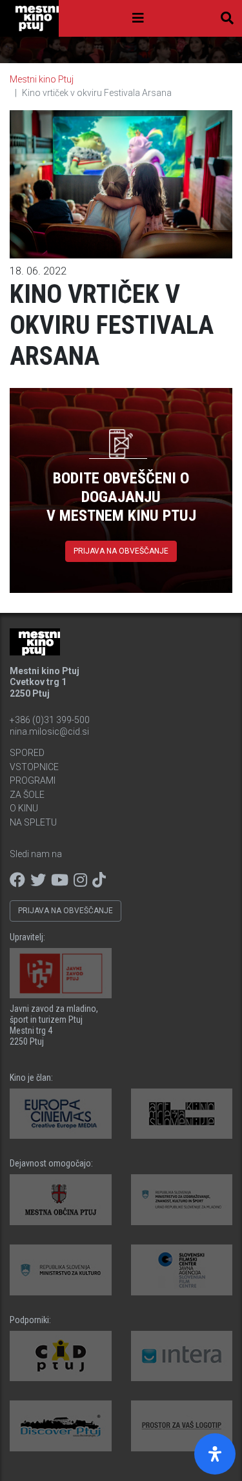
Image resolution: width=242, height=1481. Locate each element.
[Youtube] (59, 880)
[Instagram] (80, 880)
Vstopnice (34, 767)
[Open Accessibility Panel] (215, 1454)
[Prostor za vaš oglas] (182, 1425)
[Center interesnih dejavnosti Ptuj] (61, 1356)
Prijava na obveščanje (121, 551)
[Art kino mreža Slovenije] (182, 1114)
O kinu (24, 808)
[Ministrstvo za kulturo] (61, 1269)
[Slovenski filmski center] (182, 1269)
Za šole (27, 794)
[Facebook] (17, 880)
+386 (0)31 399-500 (50, 720)
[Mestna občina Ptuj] (61, 1199)
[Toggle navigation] (138, 18)
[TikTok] (99, 880)
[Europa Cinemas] (61, 1114)
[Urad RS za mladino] (182, 1199)
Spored (27, 753)
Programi (32, 780)
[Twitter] (38, 880)
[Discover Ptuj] (61, 1425)
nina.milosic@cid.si (49, 731)
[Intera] (182, 1356)
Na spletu (33, 822)
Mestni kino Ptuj (42, 79)
